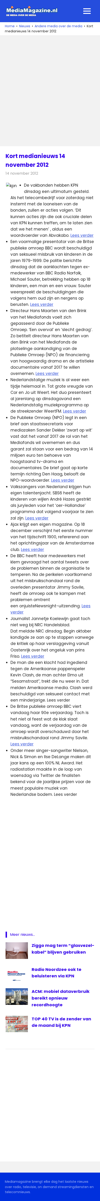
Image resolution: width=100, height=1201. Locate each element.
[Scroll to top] (93, 1194)
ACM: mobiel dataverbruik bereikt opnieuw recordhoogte (61, 998)
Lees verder (81, 235)
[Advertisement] (50, 91)
